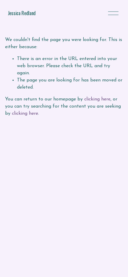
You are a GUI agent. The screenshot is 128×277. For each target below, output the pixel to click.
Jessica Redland (22, 13)
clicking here (97, 99)
